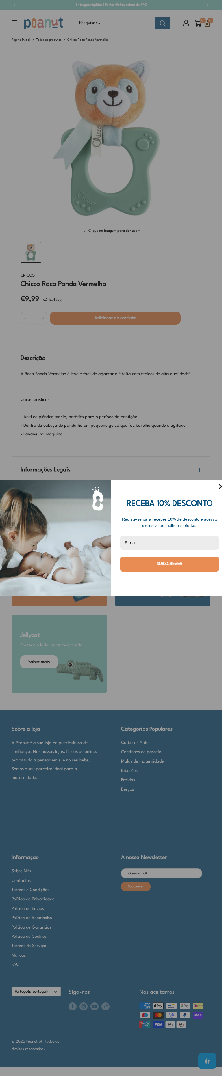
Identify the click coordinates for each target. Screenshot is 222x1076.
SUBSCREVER (169, 564)
